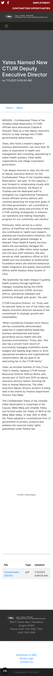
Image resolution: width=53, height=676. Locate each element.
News (19, 107)
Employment (41, 2)
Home (9, 107)
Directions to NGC (26, 654)
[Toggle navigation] (6, 26)
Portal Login (26, 658)
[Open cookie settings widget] (5, 671)
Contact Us (26, 661)
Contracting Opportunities (31, 8)
